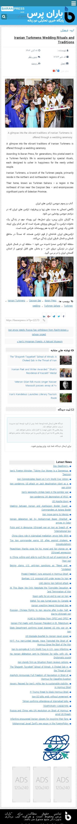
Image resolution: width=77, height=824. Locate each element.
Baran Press (50, 300)
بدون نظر (32, 57)
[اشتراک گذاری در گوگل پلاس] (48, 316)
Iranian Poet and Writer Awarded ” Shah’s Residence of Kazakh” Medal (34, 371)
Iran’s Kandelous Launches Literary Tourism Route (33, 396)
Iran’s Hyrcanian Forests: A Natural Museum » (39, 341)
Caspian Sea (35, 300)
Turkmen (68, 306)
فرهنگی (64, 30)
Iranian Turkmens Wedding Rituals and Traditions (44, 40)
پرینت (34, 63)
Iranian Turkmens (16, 300)
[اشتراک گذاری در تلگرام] (54, 316)
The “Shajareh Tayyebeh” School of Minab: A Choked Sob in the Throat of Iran (33, 359)
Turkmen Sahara (52, 306)
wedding (36, 306)
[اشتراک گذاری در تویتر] (59, 316)
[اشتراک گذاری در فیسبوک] (63, 316)
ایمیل (63, 63)
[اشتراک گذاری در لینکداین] (44, 316)
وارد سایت (41, 446)
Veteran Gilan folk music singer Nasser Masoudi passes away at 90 (36, 384)
